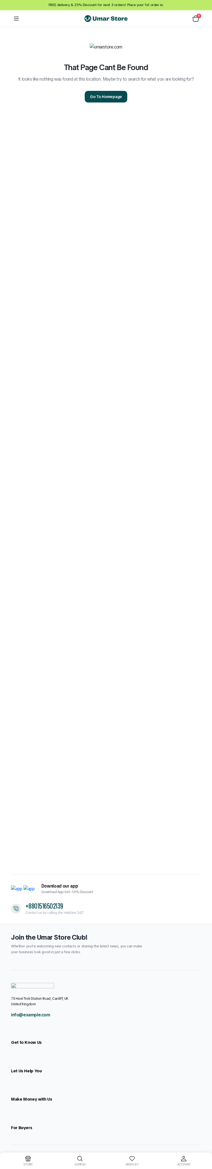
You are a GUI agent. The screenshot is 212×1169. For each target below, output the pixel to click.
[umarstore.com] (106, 18)
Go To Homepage (106, 96)
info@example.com (30, 1015)
